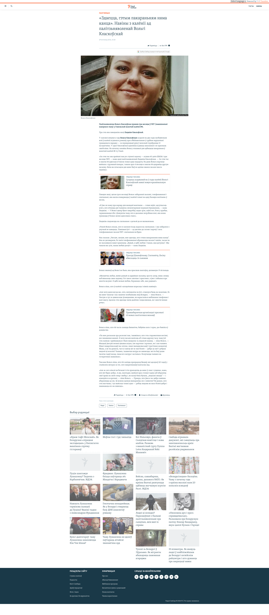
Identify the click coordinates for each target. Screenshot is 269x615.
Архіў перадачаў (76, 588)
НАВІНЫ (259, 6)
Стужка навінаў (76, 576)
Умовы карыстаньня (109, 596)
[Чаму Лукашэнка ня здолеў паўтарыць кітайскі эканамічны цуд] (118, 525)
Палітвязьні (104, 13)
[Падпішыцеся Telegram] (171, 577)
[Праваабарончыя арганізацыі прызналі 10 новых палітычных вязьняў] (112, 315)
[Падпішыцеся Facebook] (141, 577)
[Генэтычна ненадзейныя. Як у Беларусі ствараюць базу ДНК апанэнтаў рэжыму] (118, 492)
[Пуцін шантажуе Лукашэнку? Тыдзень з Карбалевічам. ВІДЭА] (85, 462)
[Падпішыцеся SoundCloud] (161, 577)
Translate (264, 1)
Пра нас (105, 576)
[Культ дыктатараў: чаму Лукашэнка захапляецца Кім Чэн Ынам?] (85, 525)
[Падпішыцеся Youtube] (151, 577)
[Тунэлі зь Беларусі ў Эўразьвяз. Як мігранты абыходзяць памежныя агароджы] (151, 537)
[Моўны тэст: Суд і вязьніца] (118, 425)
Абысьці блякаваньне (110, 580)
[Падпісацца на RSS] (176, 577)
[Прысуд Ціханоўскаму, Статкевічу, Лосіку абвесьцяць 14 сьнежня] (112, 258)
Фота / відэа (74, 592)
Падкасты (73, 580)
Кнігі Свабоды (75, 584)
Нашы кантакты (108, 592)
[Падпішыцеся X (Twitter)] (146, 577)
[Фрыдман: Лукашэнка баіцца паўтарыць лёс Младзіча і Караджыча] (118, 462)
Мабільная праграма (110, 584)
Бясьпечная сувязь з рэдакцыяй (113, 588)
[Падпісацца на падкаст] (156, 577)
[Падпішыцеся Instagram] (166, 577)
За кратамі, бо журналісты (79, 596)
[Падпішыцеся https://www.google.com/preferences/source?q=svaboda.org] (136, 577)
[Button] (152, 45)
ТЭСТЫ (251, 6)
